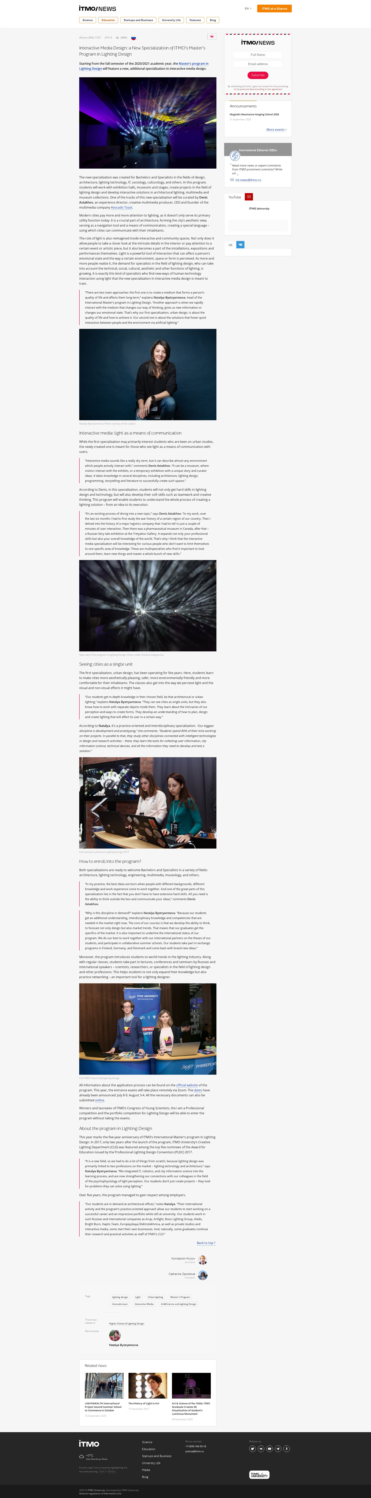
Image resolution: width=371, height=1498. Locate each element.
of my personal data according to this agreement (258, 89)
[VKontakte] (212, 36)
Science (88, 20)
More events (275, 129)
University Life (171, 20)
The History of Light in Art (143, 1403)
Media (146, 1470)
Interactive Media (144, 1304)
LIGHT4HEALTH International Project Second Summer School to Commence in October (103, 1407)
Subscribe (258, 75)
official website (187, 1085)
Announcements (243, 106)
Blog (213, 20)
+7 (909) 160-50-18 (196, 1446)
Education (108, 20)
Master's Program (180, 1297)
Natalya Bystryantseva (123, 1345)
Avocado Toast (121, 207)
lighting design (120, 1297)
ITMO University (259, 208)
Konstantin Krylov (183, 1258)
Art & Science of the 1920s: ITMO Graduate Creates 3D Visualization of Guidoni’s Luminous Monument (191, 1409)
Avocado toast (120, 1304)
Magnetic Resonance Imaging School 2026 (254, 114)
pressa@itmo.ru (195, 1451)
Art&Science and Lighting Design (178, 1304)
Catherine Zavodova (182, 1274)
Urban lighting (155, 1297)
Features (195, 20)
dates (198, 1090)
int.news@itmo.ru (248, 180)
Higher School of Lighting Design (126, 1323)
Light (137, 1297)
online (99, 1100)
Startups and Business (138, 20)
